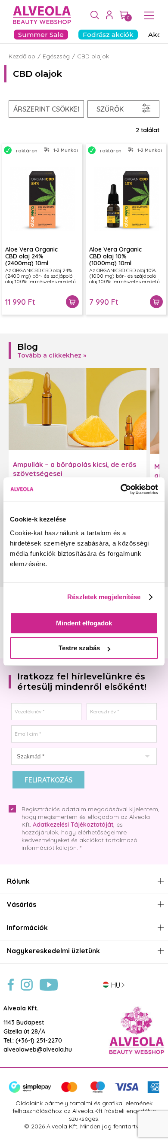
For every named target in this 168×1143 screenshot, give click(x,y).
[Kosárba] (72, 301)
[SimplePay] (84, 1091)
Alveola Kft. (21, 1008)
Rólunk (18, 881)
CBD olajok (93, 56)
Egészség (56, 56)
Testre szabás (79, 648)
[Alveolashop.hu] (40, 15)
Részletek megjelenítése (103, 596)
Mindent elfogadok (84, 623)
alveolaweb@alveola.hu (37, 1049)
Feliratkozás (48, 780)
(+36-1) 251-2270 (39, 1040)
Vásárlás (21, 904)
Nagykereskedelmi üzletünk (53, 951)
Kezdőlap (22, 56)
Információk (27, 928)
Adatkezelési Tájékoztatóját (73, 824)
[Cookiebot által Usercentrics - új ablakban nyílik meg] (121, 489)
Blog (27, 347)
